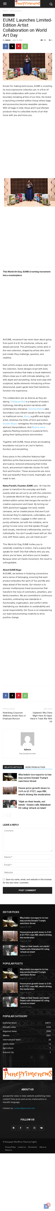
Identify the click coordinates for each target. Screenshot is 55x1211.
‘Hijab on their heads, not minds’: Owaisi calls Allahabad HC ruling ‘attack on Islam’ (34, 804)
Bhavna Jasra (38, 427)
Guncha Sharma (36, 409)
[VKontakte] (41, 1128)
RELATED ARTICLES (13, 767)
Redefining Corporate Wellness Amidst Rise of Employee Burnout (14, 715)
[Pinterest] (18, 46)
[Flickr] (27, 1128)
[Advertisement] (27, 148)
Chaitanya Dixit (17, 401)
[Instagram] (34, 1128)
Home (5, 11)
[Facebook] (5, 46)
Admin (7, 40)
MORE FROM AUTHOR (35, 767)
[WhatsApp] (25, 46)
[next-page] (9, 815)
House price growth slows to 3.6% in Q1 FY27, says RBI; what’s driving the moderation (34, 791)
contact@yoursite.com (24, 1108)
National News (16, 11)
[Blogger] (13, 1128)
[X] (12, 46)
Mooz (26, 416)
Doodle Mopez (10, 423)
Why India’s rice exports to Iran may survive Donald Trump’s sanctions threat (34, 777)
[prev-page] (4, 815)
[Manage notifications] (48, 1205)
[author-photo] (27, 745)
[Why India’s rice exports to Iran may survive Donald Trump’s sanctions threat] (10, 777)
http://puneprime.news (27, 754)
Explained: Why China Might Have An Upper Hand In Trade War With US (41, 717)
